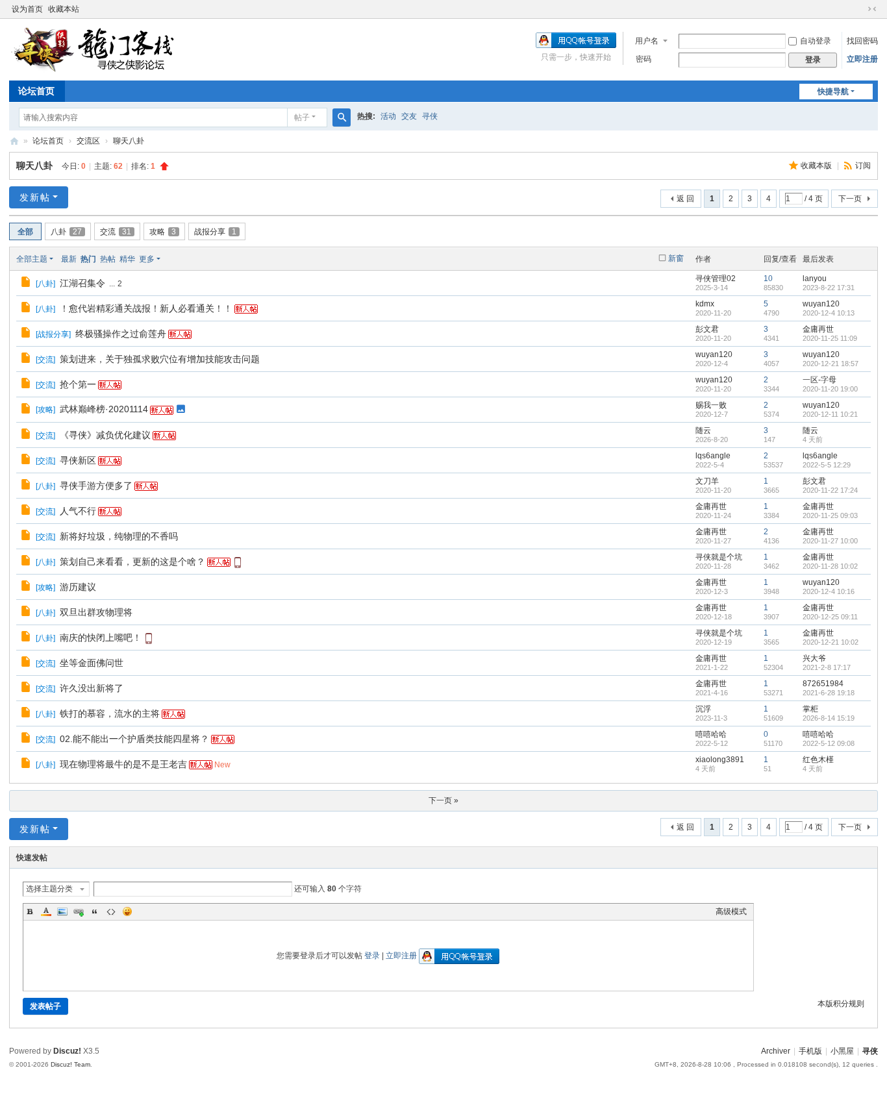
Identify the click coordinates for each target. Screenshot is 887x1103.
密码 (643, 59)
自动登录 (815, 40)
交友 (409, 116)
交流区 (88, 140)
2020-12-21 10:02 (830, 642)
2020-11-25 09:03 (830, 515)
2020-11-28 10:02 (830, 566)
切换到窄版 (872, 9)
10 (768, 278)
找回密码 (862, 40)
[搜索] (341, 117)
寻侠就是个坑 (718, 557)
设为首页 (27, 9)
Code (111, 911)
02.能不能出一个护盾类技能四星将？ (134, 739)
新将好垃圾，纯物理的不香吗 (119, 536)
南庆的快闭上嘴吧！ (101, 637)
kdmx (704, 303)
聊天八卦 (128, 140)
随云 (703, 430)
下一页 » (443, 800)
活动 (388, 116)
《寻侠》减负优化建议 (105, 435)
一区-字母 (819, 379)
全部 (25, 231)
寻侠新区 (78, 460)
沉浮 (703, 708)
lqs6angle (713, 455)
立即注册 (862, 59)
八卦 (66, 231)
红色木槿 (818, 759)
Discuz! (67, 1051)
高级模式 (731, 911)
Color (46, 911)
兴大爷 (814, 658)
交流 (115, 231)
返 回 (685, 198)
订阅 (863, 165)
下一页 (850, 198)
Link (78, 911)
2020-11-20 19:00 (830, 389)
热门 (88, 259)
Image (62, 911)
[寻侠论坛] (103, 48)
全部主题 (31, 259)
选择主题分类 (49, 888)
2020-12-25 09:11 (830, 617)
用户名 (646, 40)
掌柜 (810, 708)
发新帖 (35, 197)
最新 (69, 259)
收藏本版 (817, 165)
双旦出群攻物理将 (96, 612)
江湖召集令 (82, 283)
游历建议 (78, 587)
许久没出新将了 (91, 688)
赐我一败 (711, 405)
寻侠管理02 (715, 278)
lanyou (815, 278)
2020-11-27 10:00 (830, 541)
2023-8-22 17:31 (829, 287)
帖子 (302, 117)
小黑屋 (842, 1051)
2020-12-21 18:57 (830, 363)
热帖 (108, 259)
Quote (94, 911)
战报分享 (215, 231)
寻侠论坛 (14, 141)
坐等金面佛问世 (91, 663)
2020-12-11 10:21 (830, 414)
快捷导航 (833, 91)
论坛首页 (36, 91)
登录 (372, 955)
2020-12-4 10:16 (829, 591)
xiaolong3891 (719, 759)
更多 (147, 259)
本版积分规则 (841, 1003)
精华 (127, 259)
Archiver (775, 1051)
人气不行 (78, 511)
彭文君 (707, 329)
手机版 (810, 1051)
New (222, 764)
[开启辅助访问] (859, 9)
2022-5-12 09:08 (829, 743)
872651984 (823, 683)
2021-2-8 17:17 (827, 667)
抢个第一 (78, 384)
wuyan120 (821, 303)
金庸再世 (818, 329)
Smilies (127, 911)
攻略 (162, 231)
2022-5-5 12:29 (827, 465)
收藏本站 (63, 9)
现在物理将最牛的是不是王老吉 (123, 764)
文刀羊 (707, 481)
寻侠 (430, 116)
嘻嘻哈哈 (711, 734)
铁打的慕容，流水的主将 (110, 713)
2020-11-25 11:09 (830, 338)
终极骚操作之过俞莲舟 (120, 333)
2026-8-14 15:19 (829, 718)
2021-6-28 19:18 (829, 693)
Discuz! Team (70, 1064)
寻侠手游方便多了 (96, 485)
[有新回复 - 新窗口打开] (26, 283)
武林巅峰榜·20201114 (104, 409)
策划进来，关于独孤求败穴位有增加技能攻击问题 (160, 359)
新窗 (676, 258)
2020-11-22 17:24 (830, 490)
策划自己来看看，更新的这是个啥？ (132, 561)
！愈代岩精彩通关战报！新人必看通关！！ (146, 308)
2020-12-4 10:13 (829, 313)
